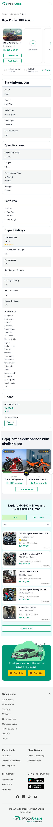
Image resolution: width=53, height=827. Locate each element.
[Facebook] (17, 796)
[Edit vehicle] (21, 43)
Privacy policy (8, 765)
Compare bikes (9, 723)
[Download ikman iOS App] (39, 786)
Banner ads (7, 784)
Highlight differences (33, 70)
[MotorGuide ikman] (11, 3)
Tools (4, 738)
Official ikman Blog (36, 756)
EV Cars (6, 709)
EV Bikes (6, 714)
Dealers (6, 733)
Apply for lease (10, 423)
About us (6, 756)
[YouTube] (35, 796)
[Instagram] (23, 796)
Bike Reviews (8, 704)
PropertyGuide (34, 760)
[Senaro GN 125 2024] (26, 577)
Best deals (12, 61)
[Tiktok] (29, 796)
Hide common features (14, 70)
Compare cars (9, 719)
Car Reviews (8, 699)
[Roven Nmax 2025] (26, 613)
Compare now (26, 489)
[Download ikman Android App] (39, 780)
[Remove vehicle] (19, 31)
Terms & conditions (11, 760)
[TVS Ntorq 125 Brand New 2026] (26, 540)
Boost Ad (6, 789)
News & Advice (9, 728)
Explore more (26, 628)
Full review (12, 55)
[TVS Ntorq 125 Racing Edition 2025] (26, 595)
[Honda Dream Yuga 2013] (26, 559)
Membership (7, 779)
